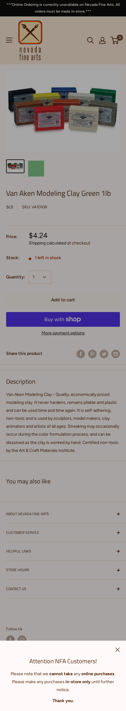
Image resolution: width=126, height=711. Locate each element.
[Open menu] (9, 40)
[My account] (102, 40)
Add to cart (63, 300)
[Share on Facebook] (80, 354)
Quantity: (15, 277)
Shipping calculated (47, 243)
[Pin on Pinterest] (92, 354)
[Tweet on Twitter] (104, 354)
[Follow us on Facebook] (10, 639)
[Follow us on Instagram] (22, 639)
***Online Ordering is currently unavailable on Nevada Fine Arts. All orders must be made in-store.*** (63, 7)
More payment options (63, 333)
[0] (115, 40)
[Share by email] (115, 354)
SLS (9, 207)
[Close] (117, 649)
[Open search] (90, 40)
